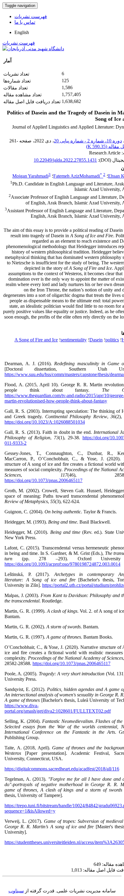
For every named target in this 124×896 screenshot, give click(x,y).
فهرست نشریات (30, 16)
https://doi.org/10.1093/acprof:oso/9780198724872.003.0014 (62, 564)
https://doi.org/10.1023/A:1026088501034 (45, 422)
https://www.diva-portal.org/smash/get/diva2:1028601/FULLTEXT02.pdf (58, 708)
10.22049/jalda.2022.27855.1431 (65, 160)
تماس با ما (24, 22)
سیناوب (16, 890)
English (21, 32)
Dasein (96, 339)
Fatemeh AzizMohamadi (77, 176)
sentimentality (73, 339)
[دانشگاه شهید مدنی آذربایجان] (33, 48)
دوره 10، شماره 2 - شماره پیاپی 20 (88, 140)
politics (112, 339)
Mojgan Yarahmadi (30, 176)
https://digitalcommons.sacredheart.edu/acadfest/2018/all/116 (62, 768)
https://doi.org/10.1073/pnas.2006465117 (43, 480)
